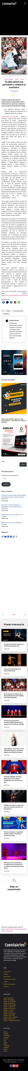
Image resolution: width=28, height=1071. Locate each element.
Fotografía (6, 1046)
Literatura (6, 1037)
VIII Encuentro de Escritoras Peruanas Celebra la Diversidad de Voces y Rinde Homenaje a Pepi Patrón (13, 497)
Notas (21, 79)
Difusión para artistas (9, 979)
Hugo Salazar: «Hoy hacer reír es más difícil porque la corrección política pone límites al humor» (14, 750)
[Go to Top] (24, 1067)
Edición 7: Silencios (9, 1010)
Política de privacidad (9, 984)
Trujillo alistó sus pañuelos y (11, 116)
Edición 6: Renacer (9, 1012)
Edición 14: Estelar (8, 998)
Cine (5, 1040)
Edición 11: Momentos (9, 1003)
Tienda (5, 981)
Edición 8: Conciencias (10, 1008)
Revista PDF (7, 976)
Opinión (6, 1032)
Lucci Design (19, 1062)
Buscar (3, 461)
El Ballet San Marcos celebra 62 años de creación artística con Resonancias (13, 807)
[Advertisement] (14, 21)
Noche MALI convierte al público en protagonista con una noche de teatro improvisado (11, 506)
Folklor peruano (18, 311)
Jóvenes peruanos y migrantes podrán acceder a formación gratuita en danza (13, 833)
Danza (17, 79)
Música (5, 1044)
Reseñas (6, 1033)
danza (8, 311)
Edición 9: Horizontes (9, 1006)
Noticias (6, 974)
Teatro (5, 1042)
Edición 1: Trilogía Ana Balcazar (12, 1020)
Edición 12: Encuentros (10, 1001)
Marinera (6, 313)
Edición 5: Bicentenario (10, 1013)
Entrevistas (7, 1035)
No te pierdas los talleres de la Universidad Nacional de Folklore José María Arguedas (14, 695)
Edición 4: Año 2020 (9, 1015)
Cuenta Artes (14, 90)
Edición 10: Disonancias (10, 1005)
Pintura (6, 1039)
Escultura (6, 1047)
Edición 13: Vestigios (9, 1000)
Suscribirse (6, 484)
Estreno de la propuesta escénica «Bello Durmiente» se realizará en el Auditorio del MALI (14, 722)
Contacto (6, 986)
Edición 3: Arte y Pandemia (11, 1017)
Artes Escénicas (9, 79)
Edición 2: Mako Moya (10, 1019)
